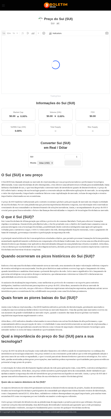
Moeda (33, 163)
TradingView (55, 96)
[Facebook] (110, 414)
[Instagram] (106, 414)
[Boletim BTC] (55, 5)
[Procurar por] (107, 6)
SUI (31, 157)
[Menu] (3, 6)
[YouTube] (108, 414)
